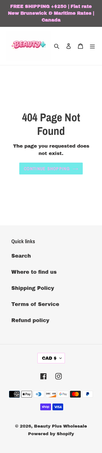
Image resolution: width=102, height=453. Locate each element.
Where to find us (34, 272)
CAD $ (49, 358)
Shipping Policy (32, 288)
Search (21, 256)
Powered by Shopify (51, 434)
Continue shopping (47, 168)
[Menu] (92, 46)
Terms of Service (35, 304)
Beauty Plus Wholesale (60, 426)
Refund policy (30, 320)
